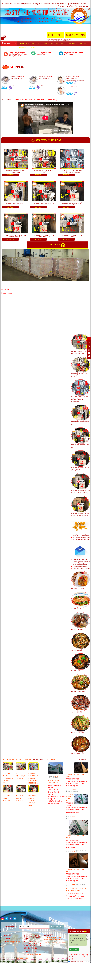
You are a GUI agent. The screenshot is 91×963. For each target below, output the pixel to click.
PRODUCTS (54, 245)
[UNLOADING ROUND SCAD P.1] (16, 190)
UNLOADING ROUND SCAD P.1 (7, 798)
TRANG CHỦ (23, 43)
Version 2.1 (87, 961)
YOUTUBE (22, 48)
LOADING (52, 759)
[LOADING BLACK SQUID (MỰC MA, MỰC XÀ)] (16, 157)
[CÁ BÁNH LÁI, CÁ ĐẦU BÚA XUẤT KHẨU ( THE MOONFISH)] (72, 157)
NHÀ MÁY (59, 43)
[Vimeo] (2, 918)
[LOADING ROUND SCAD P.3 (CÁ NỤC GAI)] (72, 222)
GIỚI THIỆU (36, 43)
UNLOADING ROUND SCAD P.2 (20, 798)
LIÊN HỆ (83, 43)
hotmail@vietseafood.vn (81, 562)
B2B (73, 851)
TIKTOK (33, 48)
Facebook (72, 957)
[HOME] (62, 245)
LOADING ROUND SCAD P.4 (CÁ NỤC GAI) (32, 800)
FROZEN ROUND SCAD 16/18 (69, 797)
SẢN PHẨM (48, 43)
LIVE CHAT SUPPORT (79, 931)
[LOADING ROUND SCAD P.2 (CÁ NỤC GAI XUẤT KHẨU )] (43, 222)
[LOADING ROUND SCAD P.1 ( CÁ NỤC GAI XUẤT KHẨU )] (16, 222)
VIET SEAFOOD (22, 958)
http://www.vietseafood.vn (82, 537)
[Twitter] (6, 918)
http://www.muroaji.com (81, 535)
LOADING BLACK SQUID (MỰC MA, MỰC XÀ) (8, 778)
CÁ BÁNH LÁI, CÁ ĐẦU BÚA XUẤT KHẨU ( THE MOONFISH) (33, 778)
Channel (9, 100)
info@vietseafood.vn (80, 559)
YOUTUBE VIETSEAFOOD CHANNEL (17, 759)
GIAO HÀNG (72, 43)
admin (56, 776)
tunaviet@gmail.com (80, 564)
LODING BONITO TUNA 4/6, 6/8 (54, 781)
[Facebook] (10, 918)
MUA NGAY (84, 6)
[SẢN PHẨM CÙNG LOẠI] (33, 140)
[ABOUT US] (5, 67)
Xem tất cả (39, 760)
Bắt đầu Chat (74, 950)
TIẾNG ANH (61, 6)
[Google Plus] (14, 918)
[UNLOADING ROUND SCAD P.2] (43, 190)
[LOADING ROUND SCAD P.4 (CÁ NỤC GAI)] (72, 190)
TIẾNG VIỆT (72, 6)
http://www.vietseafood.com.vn (55, 942)
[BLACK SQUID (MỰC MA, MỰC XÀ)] (43, 157)
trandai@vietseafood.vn (81, 566)
